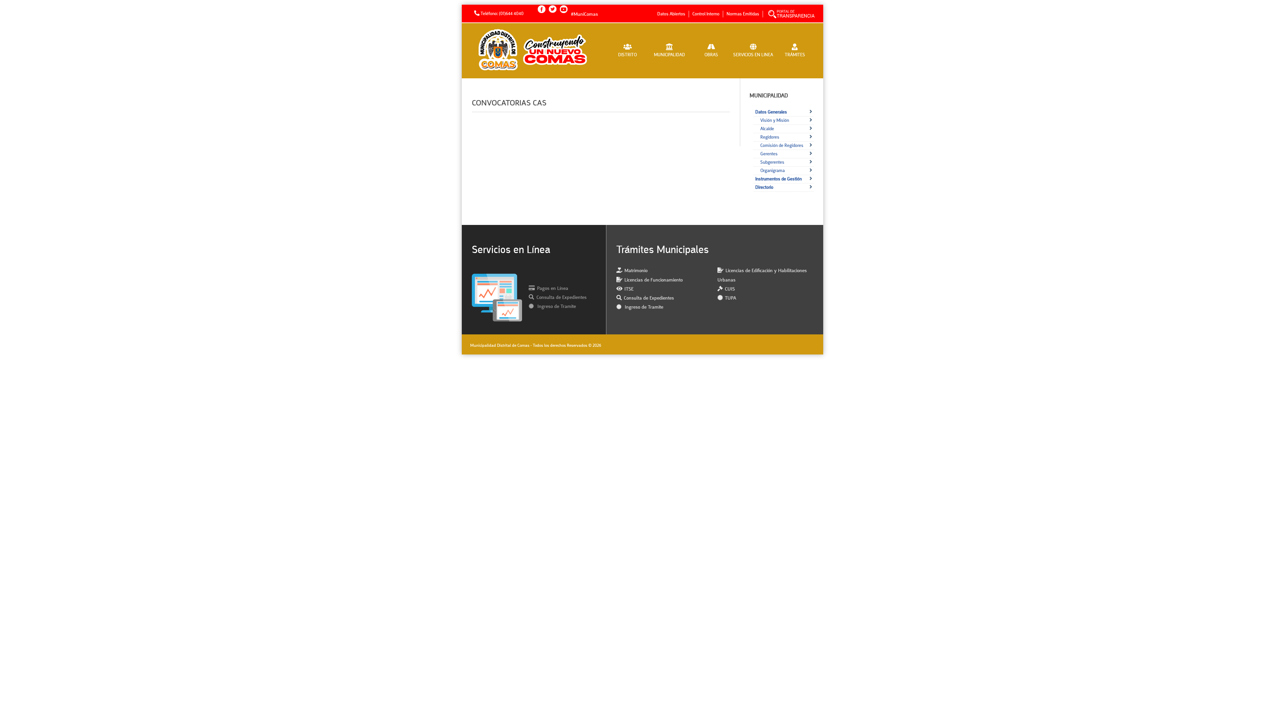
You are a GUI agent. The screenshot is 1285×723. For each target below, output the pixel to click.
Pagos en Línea (552, 288)
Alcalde (767, 129)
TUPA (730, 298)
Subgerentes (772, 162)
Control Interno (705, 14)
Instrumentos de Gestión (778, 179)
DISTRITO (627, 55)
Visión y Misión (774, 120)
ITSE (628, 289)
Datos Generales (771, 112)
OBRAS (711, 55)
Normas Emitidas (742, 14)
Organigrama (772, 170)
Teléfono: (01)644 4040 (502, 13)
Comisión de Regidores (781, 145)
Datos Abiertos (671, 14)
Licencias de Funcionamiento (653, 280)
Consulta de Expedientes (561, 297)
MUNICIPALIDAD (669, 55)
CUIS (730, 289)
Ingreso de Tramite (556, 306)
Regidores (769, 137)
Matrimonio (636, 270)
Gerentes (769, 154)
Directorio (764, 187)
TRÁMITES (795, 55)
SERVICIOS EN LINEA (753, 55)
